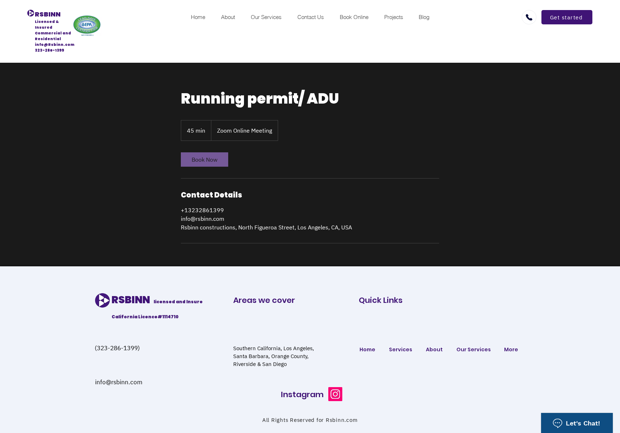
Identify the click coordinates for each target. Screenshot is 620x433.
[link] (204, 159)
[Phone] (529, 17)
